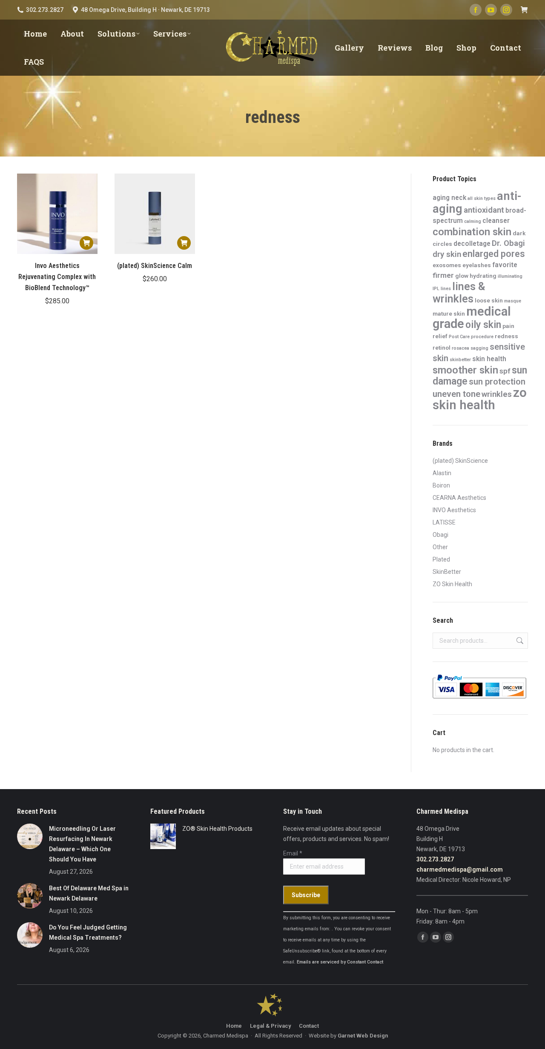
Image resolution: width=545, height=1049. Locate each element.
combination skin (472, 232)
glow (461, 275)
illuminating (510, 276)
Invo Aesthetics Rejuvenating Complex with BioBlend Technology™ (57, 277)
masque (512, 301)
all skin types (482, 198)
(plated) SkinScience (460, 460)
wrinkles (497, 394)
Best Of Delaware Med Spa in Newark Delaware (89, 893)
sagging (479, 348)
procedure (482, 336)
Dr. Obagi (508, 243)
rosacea (460, 348)
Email (292, 853)
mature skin (449, 313)
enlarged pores (493, 253)
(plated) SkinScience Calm (154, 266)
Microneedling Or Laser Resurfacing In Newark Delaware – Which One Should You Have (82, 844)
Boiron (441, 485)
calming (472, 221)
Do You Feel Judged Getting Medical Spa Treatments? (88, 932)
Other (440, 547)
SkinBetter (447, 571)
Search (519, 641)
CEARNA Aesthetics (459, 497)
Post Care (459, 336)
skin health (489, 359)
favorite (504, 265)
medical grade (472, 317)
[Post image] (30, 836)
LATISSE (444, 522)
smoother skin (465, 370)
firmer (443, 275)
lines (446, 288)
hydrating (483, 275)
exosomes (447, 265)
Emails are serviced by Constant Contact (340, 962)
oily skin (483, 325)
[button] (86, 243)
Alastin (442, 473)
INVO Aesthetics (454, 510)
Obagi (440, 534)
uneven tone (456, 394)
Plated (441, 559)
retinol (441, 347)
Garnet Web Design (363, 1035)
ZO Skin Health (452, 584)
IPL (436, 288)
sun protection (497, 382)
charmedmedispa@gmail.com (459, 869)
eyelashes (476, 265)
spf (505, 371)
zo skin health (480, 398)
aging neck (449, 198)
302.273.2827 (435, 859)
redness (506, 336)
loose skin (489, 300)
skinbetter (460, 359)
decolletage (471, 243)
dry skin (447, 254)
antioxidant (484, 210)
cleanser (496, 221)
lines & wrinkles (459, 292)
